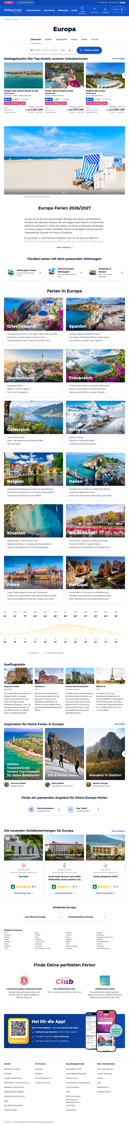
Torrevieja (100, 946)
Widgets (39, 1073)
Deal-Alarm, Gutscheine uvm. (17, 1083)
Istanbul (100, 944)
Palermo (69, 939)
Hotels (74, 10)
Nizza (6, 944)
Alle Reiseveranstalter (13, 1105)
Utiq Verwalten (72, 1087)
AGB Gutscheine (73, 1096)
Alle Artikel (120, 724)
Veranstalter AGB (73, 1069)
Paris (37, 933)
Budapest (38, 944)
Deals (8, 2)
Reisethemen (103, 1087)
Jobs (99, 1083)
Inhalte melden (10, 1110)
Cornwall (38, 946)
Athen (68, 942)
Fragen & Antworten (13, 1078)
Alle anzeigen (118, 58)
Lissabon (7, 935)
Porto (68, 937)
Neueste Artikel (103, 1092)
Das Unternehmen (105, 1069)
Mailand (69, 933)
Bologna (69, 948)
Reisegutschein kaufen (14, 1092)
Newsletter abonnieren (14, 1087)
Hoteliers (39, 1069)
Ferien (16, 19)
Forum (94, 39)
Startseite (7, 19)
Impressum (71, 1110)
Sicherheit (70, 1105)
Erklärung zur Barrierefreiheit (73, 1100)
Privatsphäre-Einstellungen (78, 1083)
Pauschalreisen (34, 10)
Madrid (37, 935)
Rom (6, 933)
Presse (100, 1078)
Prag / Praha (39, 942)
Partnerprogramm (43, 1078)
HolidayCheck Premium (14, 1096)
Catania (7, 946)
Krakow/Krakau (102, 942)
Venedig (100, 939)
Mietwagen (63, 10)
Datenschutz (71, 1078)
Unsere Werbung (104, 1073)
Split (67, 944)
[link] (82, 10)
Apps (6, 1101)
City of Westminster (42, 948)
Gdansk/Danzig (71, 946)
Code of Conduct (42, 1083)
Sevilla (6, 939)
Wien (37, 937)
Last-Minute (49, 10)
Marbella (38, 939)
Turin (6, 948)
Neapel (99, 933)
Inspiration (61, 39)
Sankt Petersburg (103, 948)
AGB (68, 1092)
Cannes (7, 942)
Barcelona (100, 935)
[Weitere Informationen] (26, 110)
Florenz (68, 935)
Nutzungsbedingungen (76, 1073)
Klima (74, 39)
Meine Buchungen (12, 1069)
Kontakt (101, 2)
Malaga (6, 937)
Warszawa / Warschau (105, 937)
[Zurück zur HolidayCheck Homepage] (13, 11)
